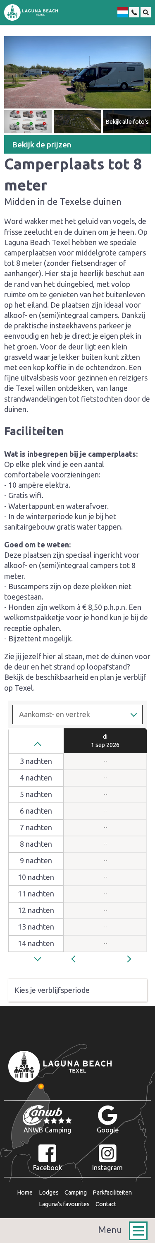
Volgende (132, 958)
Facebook (47, 1167)
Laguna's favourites (64, 1204)
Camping (75, 1192)
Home (25, 1192)
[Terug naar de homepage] (31, 12)
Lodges (49, 1192)
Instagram (107, 1167)
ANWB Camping (47, 1130)
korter (39, 745)
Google (108, 1130)
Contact (105, 1204)
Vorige (82, 958)
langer (39, 961)
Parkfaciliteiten (112, 1192)
